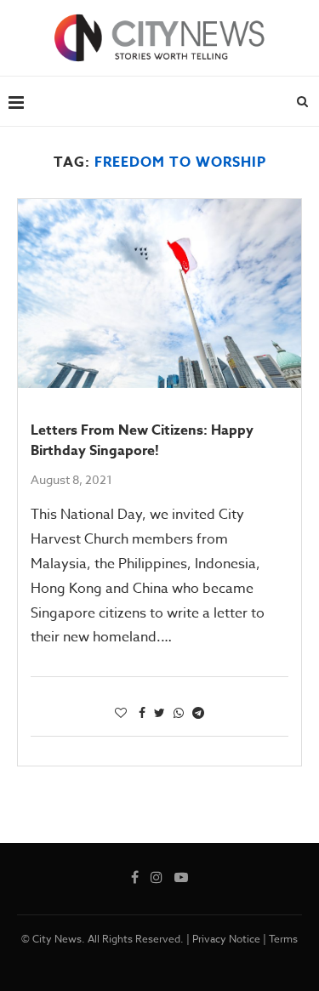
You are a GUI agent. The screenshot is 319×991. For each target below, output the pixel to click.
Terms (283, 938)
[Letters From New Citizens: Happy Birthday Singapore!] (159, 293)
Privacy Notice (226, 938)
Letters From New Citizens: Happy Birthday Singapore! (142, 440)
